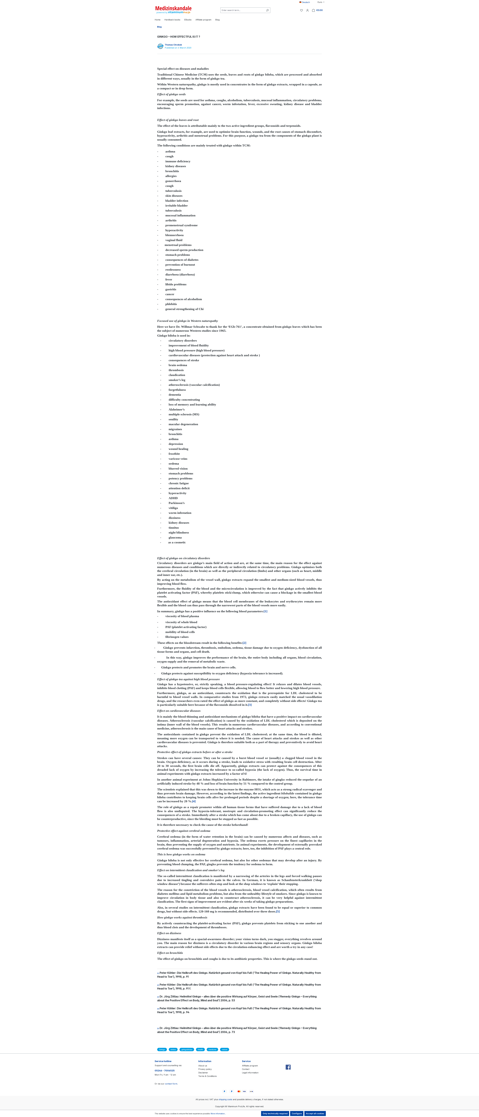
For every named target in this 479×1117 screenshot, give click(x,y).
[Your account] (307, 10)
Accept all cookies (315, 1113)
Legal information (250, 1072)
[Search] (267, 10)
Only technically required (275, 1113)
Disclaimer (203, 1072)
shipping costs (225, 1099)
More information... (218, 1114)
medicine (212, 1049)
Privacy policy (205, 1069)
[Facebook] (288, 1062)
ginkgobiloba (186, 1049)
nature (224, 1049)
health (200, 1049)
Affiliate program (250, 1065)
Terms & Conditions (207, 1076)
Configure (297, 1113)
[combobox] (242, 10)
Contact (245, 1069)
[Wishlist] (301, 10)
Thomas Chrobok (173, 45)
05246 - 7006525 (165, 1070)
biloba (173, 1049)
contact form (171, 1083)
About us (202, 1065)
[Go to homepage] (173, 9)
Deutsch (305, 2)
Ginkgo (162, 1049)
